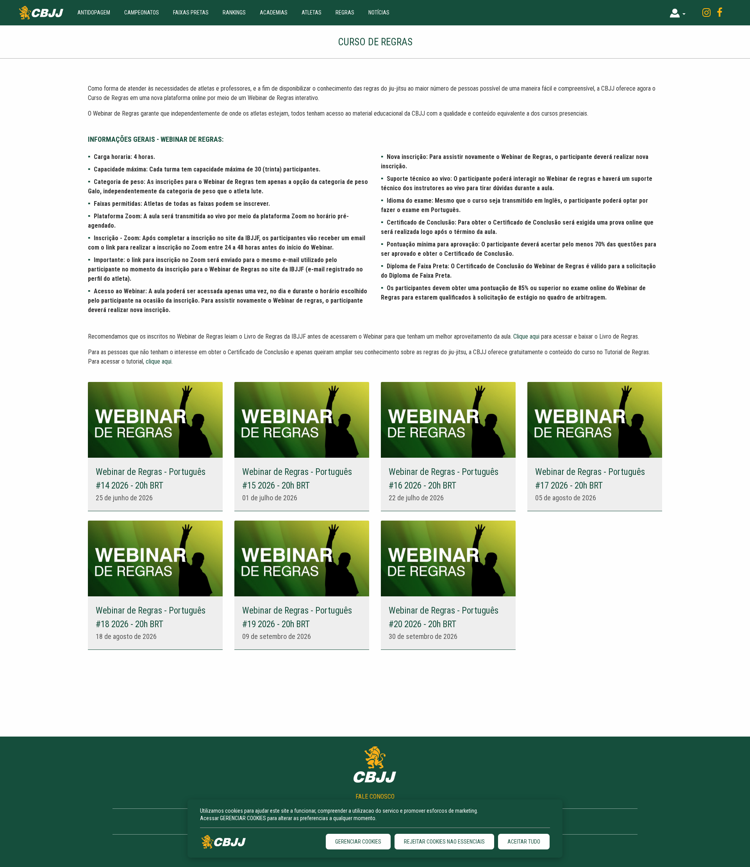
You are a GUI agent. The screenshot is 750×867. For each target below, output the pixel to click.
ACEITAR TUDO (523, 841)
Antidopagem (93, 12)
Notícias (378, 12)
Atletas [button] (311, 12)
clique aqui (158, 361)
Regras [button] (345, 12)
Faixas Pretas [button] (191, 12)
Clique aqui (526, 336)
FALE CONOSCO (375, 796)
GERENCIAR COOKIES (358, 841)
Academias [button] (274, 12)
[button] (678, 13)
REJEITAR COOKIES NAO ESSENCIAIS (444, 841)
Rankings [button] (234, 12)
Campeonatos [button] (141, 12)
